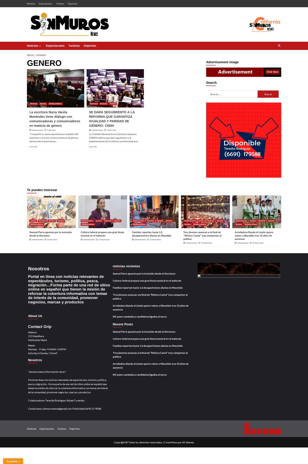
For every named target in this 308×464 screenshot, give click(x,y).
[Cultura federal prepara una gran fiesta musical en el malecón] (102, 211)
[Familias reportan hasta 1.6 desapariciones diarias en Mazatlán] (154, 211)
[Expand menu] (40, 46)
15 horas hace (258, 243)
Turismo (60, 3)
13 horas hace (155, 240)
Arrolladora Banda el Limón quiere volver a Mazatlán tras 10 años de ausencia (254, 235)
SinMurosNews (55, 104)
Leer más (33, 146)
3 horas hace (52, 240)
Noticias (31, 3)
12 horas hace (104, 240)
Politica (113, 104)
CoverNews (170, 442)
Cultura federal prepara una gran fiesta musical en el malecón (147, 280)
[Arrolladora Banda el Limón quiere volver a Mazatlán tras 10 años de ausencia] (256, 211)
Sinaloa (43, 104)
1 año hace (51, 130)
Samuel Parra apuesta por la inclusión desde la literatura (144, 273)
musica (99, 221)
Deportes (72, 3)
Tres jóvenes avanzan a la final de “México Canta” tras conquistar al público (202, 235)
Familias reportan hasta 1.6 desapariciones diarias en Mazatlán (148, 287)
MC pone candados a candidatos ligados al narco (140, 316)
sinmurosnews (37, 130)
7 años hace (111, 130)
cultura (33, 221)
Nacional (93, 104)
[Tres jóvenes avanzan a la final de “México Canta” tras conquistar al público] (205, 211)
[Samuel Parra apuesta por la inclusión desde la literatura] (51, 211)
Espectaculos (45, 3)
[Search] (279, 45)
